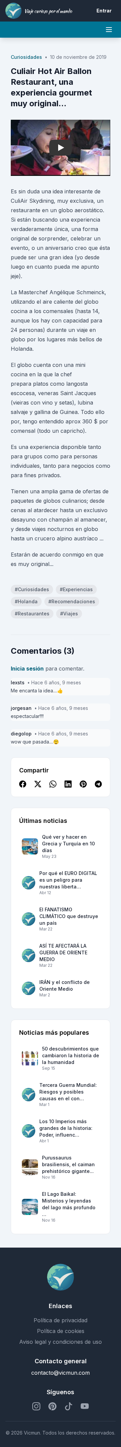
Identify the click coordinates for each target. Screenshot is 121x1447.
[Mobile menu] (109, 29)
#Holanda (26, 601)
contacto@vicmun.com (60, 1372)
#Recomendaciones (71, 601)
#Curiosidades (32, 589)
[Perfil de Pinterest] (52, 1406)
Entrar (104, 10)
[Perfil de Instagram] (36, 1406)
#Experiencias (76, 589)
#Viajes (69, 613)
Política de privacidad (60, 1320)
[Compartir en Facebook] (22, 784)
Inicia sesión (27, 668)
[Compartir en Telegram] (98, 784)
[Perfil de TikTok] (69, 1406)
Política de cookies (60, 1331)
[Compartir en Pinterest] (83, 784)
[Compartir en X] (37, 784)
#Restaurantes (32, 613)
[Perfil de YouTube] (85, 1406)
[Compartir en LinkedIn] (68, 784)
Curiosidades (26, 57)
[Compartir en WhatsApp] (52, 784)
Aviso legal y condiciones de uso (60, 1341)
